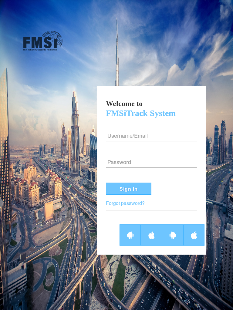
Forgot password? (125, 203)
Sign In (129, 189)
